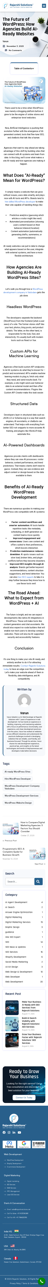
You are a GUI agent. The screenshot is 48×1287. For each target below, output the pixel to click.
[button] (44, 6)
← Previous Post (10, 840)
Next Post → (40, 864)
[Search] (38, 881)
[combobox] (19, 881)
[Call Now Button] (41, 1281)
